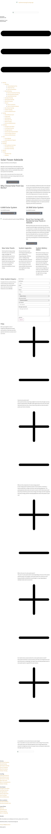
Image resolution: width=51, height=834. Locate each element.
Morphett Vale (8, 153)
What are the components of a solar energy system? (29, 485)
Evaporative (7, 116)
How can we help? (22, 298)
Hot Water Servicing (9, 146)
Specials (4, 150)
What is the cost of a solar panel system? (26, 573)
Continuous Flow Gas (9, 128)
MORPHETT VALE (3, 20)
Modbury (7, 155)
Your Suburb (21, 302)
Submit (21, 319)
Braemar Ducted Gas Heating (13, 92)
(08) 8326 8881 (3, 21)
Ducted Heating (8, 91)
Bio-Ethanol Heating (9, 108)
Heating (4, 82)
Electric (6, 103)
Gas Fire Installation (11, 89)
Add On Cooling (8, 121)
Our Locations (3, 800)
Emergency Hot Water (9, 126)
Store (20, 294)
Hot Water (4, 124)
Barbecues (4, 141)
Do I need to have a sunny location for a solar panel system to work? (32, 658)
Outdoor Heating (8, 109)
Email (20, 285)
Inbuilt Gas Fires (10, 87)
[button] (25, 53)
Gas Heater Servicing (9, 148)
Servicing (4, 143)
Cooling (4, 113)
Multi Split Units (8, 119)
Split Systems (8, 118)
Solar (3, 136)
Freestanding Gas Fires (12, 86)
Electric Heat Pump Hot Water (11, 131)
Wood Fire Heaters (9, 101)
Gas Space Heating (9, 97)
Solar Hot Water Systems (10, 133)
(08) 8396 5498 (3, 17)
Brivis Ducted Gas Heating (12, 94)
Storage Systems (8, 130)
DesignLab (15, 821)
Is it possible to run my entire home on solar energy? (29, 741)
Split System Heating (9, 99)
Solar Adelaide (8, 138)
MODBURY (2, 16)
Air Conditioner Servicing (10, 145)
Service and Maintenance (10, 111)
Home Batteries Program (10, 140)
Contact (4, 152)
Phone (20, 289)
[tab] (34, 362)
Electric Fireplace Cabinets (13, 106)
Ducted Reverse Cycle (11, 96)
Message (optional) (23, 306)
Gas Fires (7, 84)
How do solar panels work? (23, 400)
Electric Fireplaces (11, 104)
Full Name (21, 281)
